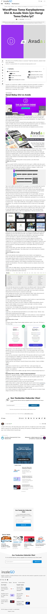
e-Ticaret (38, 540)
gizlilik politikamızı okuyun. (28, 413)
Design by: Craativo (11, 611)
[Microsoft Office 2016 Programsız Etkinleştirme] (28, 589)
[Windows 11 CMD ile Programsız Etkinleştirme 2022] (28, 603)
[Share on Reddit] (2, 78)
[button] (2, 1)
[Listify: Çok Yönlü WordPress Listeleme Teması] (29, 539)
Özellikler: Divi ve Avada (16, 75)
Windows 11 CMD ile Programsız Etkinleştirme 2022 (20, 603)
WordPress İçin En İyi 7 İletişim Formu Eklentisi (27, 477)
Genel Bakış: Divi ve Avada (13, 71)
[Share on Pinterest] (2, 70)
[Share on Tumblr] (2, 75)
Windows (15, 471)
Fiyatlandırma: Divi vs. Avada (37, 74)
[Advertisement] (23, 499)
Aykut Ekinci (22, 19)
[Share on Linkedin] (2, 73)
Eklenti (15, 478)
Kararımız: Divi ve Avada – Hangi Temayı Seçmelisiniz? (35, 77)
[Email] (39, 418)
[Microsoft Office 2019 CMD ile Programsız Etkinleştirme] (28, 596)
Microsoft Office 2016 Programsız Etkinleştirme (20, 589)
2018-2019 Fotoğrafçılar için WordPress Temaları (5, 545)
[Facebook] (42, 424)
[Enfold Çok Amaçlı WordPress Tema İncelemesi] (18, 539)
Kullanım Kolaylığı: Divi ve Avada (17, 79)
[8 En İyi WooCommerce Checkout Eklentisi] (41, 539)
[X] (3, 580)
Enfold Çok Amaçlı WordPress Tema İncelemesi (16, 545)
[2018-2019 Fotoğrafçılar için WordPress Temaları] (6, 539)
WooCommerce (39, 542)
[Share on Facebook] (2, 64)
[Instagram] (43, 424)
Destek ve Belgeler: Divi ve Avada (35, 72)
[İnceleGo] (7, 1)
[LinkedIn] (45, 424)
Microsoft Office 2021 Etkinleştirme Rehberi (27, 468)
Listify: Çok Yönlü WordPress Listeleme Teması (28, 545)
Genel (15, 488)
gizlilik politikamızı (30, 409)
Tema (3, 542)
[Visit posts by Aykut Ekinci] (2, 423)
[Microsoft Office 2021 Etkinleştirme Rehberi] (16, 470)
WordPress (16, 480)
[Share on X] (2, 67)
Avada (13, 73)
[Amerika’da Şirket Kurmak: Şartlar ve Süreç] (16, 487)
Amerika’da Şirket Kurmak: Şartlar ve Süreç (27, 485)
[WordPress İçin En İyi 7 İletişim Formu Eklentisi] (12, 595)
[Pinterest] (7, 580)
